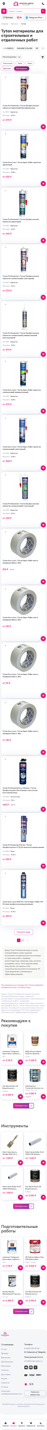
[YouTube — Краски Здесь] (35, 1367)
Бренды (4, 1353)
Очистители (7, 63)
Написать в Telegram (36, 1352)
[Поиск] (43, 11)
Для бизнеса (7, 1362)
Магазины (5, 1366)
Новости (5, 1383)
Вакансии (5, 1357)
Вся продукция (21, 68)
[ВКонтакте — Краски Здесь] (26, 1367)
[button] (2, 48)
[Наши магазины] (3, 3)
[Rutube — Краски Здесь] (31, 1367)
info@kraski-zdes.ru (33, 1361)
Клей (30, 63)
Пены (20, 63)
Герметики (7, 68)
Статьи (4, 1387)
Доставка (5, 1374)
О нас (4, 1349)
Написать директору (35, 1393)
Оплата (4, 1370)
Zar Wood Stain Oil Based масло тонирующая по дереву (10, 1089)
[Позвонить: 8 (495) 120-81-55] (43, 3)
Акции (4, 1378)
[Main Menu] (3, 11)
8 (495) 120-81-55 (31, 1348)
